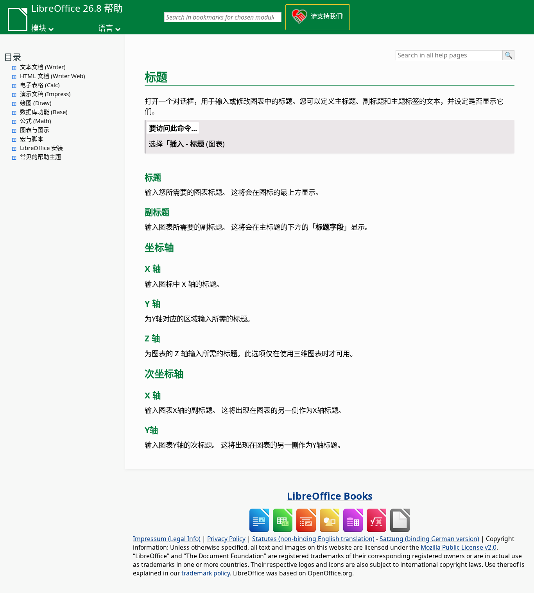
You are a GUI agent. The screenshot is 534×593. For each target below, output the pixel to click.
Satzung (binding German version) (429, 538)
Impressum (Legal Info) (167, 538)
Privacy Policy (226, 538)
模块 (38, 28)
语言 (105, 28)
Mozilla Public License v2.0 (458, 547)
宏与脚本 (31, 139)
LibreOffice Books (330, 495)
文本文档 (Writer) (43, 67)
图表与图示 (34, 130)
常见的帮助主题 (40, 157)
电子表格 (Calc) (40, 85)
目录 (12, 57)
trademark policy (205, 573)
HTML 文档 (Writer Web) (52, 76)
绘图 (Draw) (36, 103)
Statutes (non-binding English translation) (313, 538)
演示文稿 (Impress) (45, 94)
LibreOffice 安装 (41, 148)
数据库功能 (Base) (44, 112)
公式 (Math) (35, 121)
